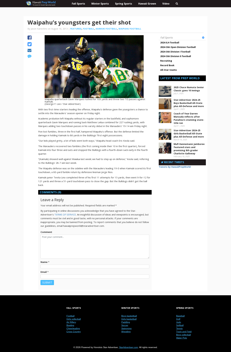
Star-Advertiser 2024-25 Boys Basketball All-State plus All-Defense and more (189, 103)
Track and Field (184, 331)
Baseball (180, 316)
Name (44, 262)
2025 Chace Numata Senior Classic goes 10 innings (189, 89)
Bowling (70, 325)
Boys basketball (129, 316)
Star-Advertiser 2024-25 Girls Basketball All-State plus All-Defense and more (189, 133)
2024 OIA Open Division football (178, 47)
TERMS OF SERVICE (65, 214)
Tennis (179, 328)
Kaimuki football (106, 28)
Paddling (125, 322)
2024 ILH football (169, 42)
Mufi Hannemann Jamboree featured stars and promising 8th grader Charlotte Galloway (189, 149)
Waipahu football (129, 28)
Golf (178, 319)
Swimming (126, 328)
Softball (180, 325)
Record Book (167, 65)
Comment (46, 232)
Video (165, 3)
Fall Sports (166, 37)
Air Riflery (71, 322)
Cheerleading (73, 328)
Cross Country (73, 331)
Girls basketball (129, 319)
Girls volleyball (73, 319)
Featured (76, 28)
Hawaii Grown (147, 3)
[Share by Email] (29, 50)
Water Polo (181, 338)
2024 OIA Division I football (175, 51)
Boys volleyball (183, 334)
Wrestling (126, 331)
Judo (178, 322)
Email (44, 271)
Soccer (124, 325)
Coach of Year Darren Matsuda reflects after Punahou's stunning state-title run (189, 118)
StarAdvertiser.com (128, 347)
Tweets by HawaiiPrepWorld (175, 166)
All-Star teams (168, 69)
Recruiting (166, 60)
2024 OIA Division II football (175, 56)
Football (88, 28)
